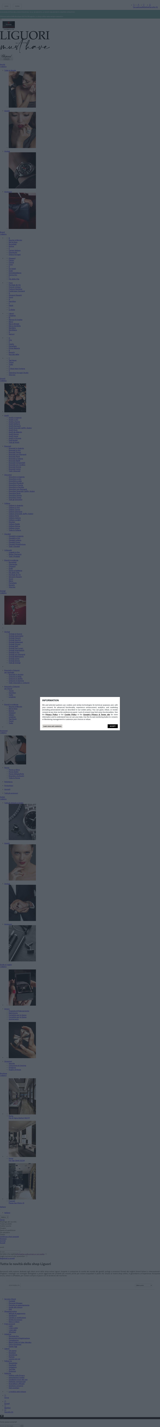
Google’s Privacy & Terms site (96, 715)
